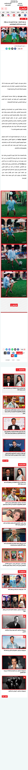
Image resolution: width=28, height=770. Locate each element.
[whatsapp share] (9, 49)
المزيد (6, 461)
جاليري (3, 12)
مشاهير (22, 12)
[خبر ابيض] (23, 8)
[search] (2, 8)
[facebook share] (15, 49)
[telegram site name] (15, 355)
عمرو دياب (18, 360)
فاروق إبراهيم (8, 360)
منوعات (7, 12)
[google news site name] (13, 353)
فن (26, 12)
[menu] (5, 8)
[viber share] (7, 49)
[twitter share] (12, 49)
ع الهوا (18, 12)
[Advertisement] (14, 67)
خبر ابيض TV (13, 12)
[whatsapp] (4, 349)
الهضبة (13, 360)
